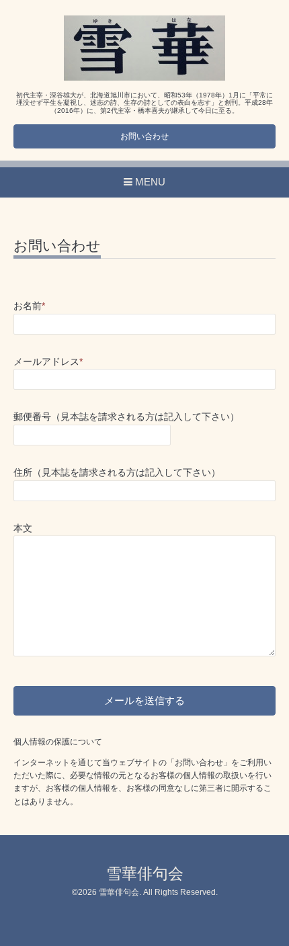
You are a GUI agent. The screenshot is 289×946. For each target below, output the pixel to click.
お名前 (29, 306)
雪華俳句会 (144, 873)
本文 (22, 528)
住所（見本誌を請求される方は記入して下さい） (116, 473)
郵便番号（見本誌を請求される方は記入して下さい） (126, 417)
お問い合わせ (144, 136)
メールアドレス (48, 362)
